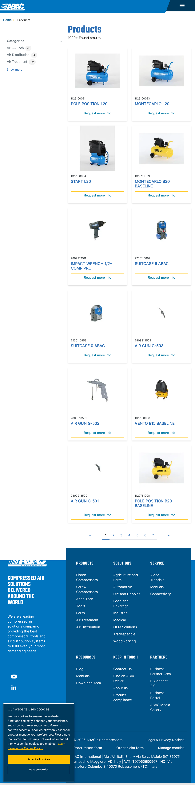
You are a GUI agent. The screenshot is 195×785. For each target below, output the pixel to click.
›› (169, 535)
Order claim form (130, 748)
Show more (14, 69)
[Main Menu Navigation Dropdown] (182, 5)
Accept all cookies (38, 759)
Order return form (87, 748)
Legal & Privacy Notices (165, 740)
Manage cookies (171, 748)
